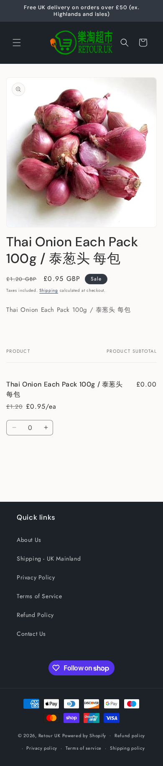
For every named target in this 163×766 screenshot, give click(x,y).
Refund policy (130, 735)
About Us (29, 540)
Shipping (48, 290)
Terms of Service (39, 596)
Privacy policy (41, 748)
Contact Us (31, 633)
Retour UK (49, 735)
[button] (17, 42)
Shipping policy (127, 748)
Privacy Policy (36, 577)
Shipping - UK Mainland (49, 558)
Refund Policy (35, 615)
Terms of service (84, 748)
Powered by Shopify (84, 735)
